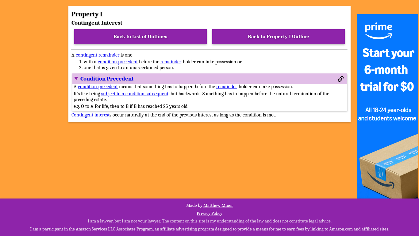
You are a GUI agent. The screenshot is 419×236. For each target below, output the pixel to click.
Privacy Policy (209, 213)
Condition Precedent (107, 78)
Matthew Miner (218, 205)
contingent (86, 55)
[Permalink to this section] (340, 79)
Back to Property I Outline (278, 36)
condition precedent (118, 62)
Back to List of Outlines (140, 36)
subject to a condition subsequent (134, 93)
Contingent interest (90, 115)
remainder (108, 55)
